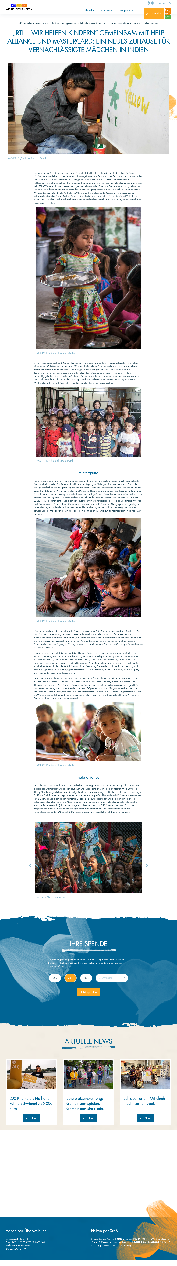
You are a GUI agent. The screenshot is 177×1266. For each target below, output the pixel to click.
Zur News (31, 1118)
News (37, 23)
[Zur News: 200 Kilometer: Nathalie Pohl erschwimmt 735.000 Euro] (31, 1074)
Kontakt (161, 3)
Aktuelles (89, 10)
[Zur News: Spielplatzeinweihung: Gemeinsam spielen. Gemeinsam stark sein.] (88, 1074)
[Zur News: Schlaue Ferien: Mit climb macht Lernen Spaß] (145, 1074)
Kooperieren (126, 10)
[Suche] (170, 3)
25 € (55, 978)
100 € (86, 978)
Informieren (107, 10)
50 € (70, 978)
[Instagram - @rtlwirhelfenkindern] (152, 3)
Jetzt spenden (153, 13)
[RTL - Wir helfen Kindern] (19, 7)
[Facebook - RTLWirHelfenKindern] (148, 3)
